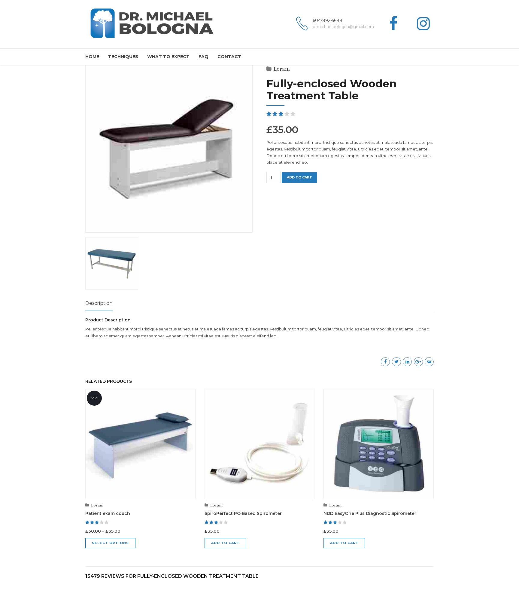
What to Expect (168, 56)
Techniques (123, 56)
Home (92, 56)
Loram (282, 69)
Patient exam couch (107, 513)
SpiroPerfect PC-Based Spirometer (243, 513)
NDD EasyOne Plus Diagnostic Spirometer (369, 513)
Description (99, 303)
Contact (229, 56)
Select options (110, 543)
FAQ (203, 56)
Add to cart (299, 177)
